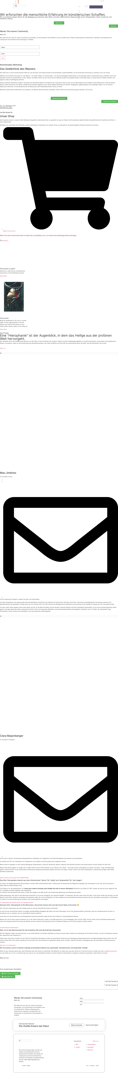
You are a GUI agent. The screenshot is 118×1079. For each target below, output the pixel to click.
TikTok (97, 1065)
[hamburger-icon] (102, 0)
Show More (3, 276)
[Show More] (14, 240)
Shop (82, 10)
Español (24, 1065)
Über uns (83, 12)
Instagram (92, 1065)
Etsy (88, 1065)
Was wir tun (84, 14)
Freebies (83, 16)
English (28, 1065)
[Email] (60, 597)
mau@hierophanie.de (110, 951)
